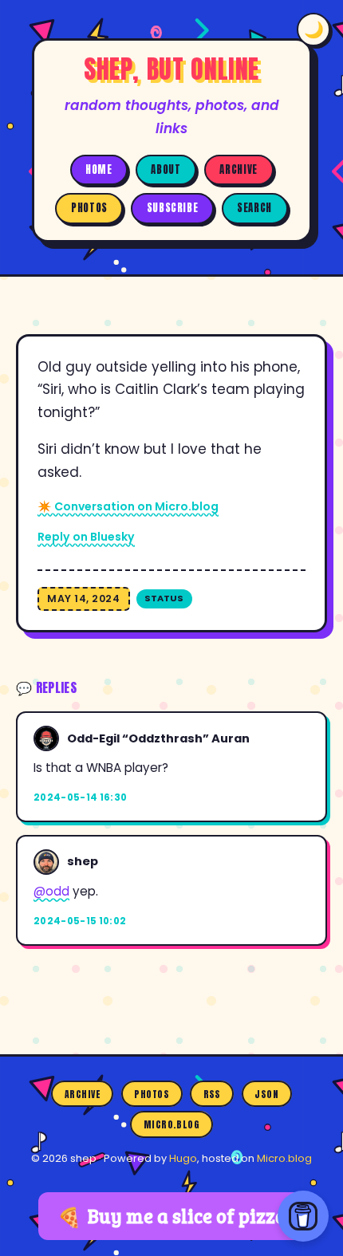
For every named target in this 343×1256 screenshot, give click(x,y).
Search (254, 207)
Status (163, 598)
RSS (212, 1094)
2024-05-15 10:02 (80, 921)
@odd (51, 891)
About (165, 169)
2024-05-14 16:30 (81, 797)
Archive (238, 169)
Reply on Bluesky (86, 537)
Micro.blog (172, 1124)
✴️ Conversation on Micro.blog (128, 506)
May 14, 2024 (83, 598)
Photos (89, 207)
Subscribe (173, 207)
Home (98, 169)
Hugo (183, 1158)
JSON (266, 1094)
